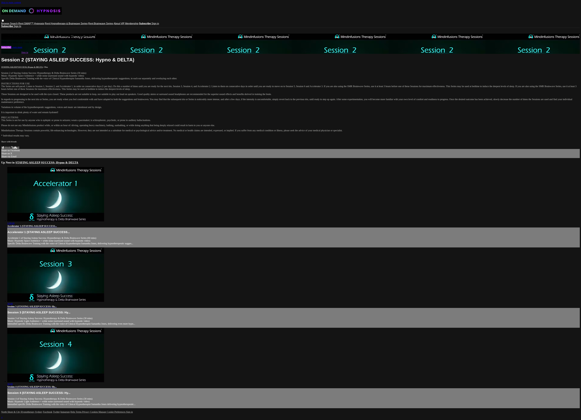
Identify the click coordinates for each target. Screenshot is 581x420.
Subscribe (6, 47)
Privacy (86, 412)
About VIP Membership (126, 23)
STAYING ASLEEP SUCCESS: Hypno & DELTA (22, 67)
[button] (3, 21)
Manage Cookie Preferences (112, 412)
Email (16, 147)
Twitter (56, 412)
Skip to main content (11, 2)
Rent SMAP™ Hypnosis (31, 23)
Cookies (94, 412)
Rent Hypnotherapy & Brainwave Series (66, 23)
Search (14, 23)
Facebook (6, 147)
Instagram (65, 412)
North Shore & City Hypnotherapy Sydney (21, 412)
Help (73, 412)
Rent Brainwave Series (100, 23)
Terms (79, 412)
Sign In (17, 26)
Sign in (155, 23)
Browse (5, 23)
